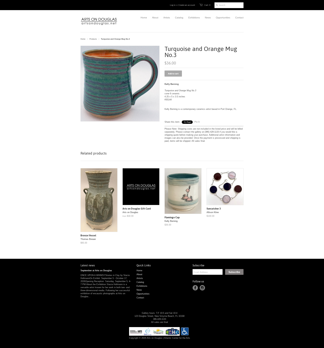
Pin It (197, 122)
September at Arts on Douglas (96, 270)
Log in (173, 5)
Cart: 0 (207, 5)
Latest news (87, 265)
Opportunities (143, 294)
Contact (140, 297)
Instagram (202, 287)
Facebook (195, 287)
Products (93, 39)
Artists (140, 278)
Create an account (186, 5)
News (139, 290)
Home (139, 270)
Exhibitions (142, 286)
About (139, 274)
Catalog (140, 282)
